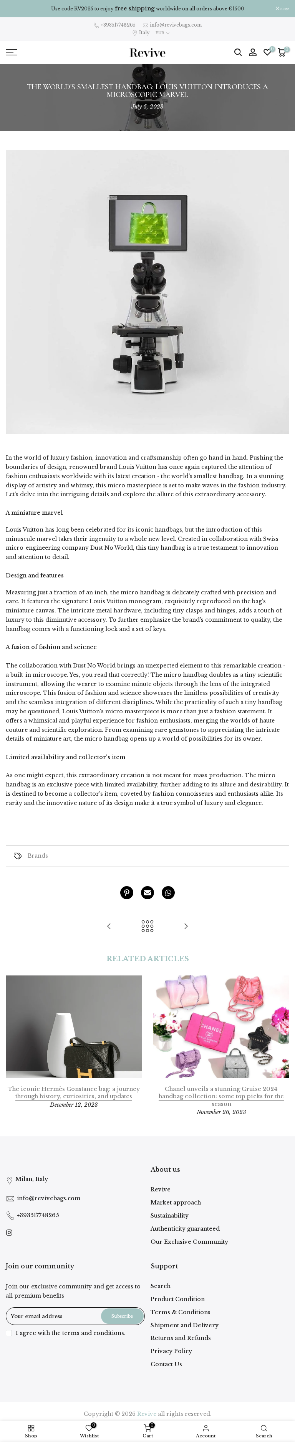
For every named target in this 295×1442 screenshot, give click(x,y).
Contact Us (166, 1364)
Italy (144, 32)
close (14, 9)
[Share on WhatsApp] (168, 892)
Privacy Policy (171, 1351)
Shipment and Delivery (185, 1325)
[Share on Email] (147, 892)
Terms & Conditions (180, 1312)
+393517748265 (118, 25)
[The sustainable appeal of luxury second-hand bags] (109, 926)
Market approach (176, 1202)
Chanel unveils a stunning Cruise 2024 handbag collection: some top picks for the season (221, 1096)
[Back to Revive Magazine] (147, 926)
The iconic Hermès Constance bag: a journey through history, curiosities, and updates (74, 1093)
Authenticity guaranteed (185, 1228)
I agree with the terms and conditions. (71, 1333)
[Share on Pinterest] (126, 892)
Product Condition (178, 1299)
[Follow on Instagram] (9, 1232)
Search (161, 1286)
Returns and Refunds (181, 1338)
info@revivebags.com (176, 25)
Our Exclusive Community (189, 1241)
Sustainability (170, 1215)
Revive (161, 1189)
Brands (38, 855)
